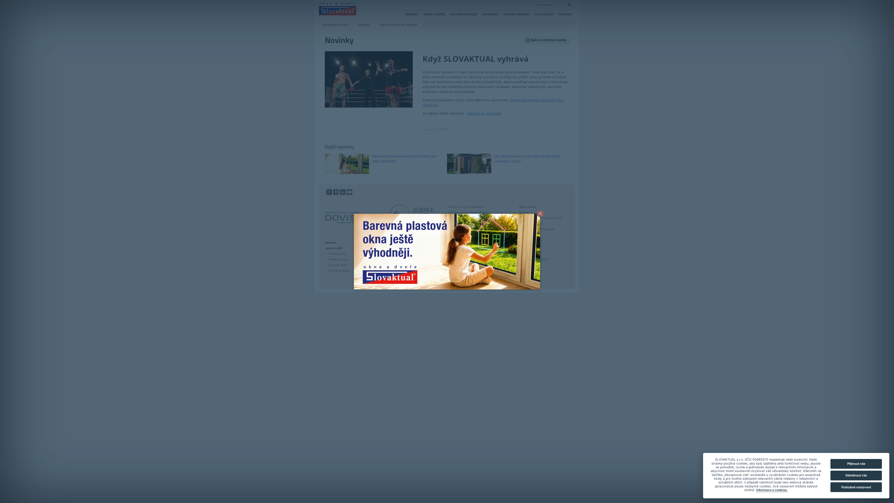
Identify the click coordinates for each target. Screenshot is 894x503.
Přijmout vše (856, 464)
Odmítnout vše (856, 475)
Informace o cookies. (772, 490)
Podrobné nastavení (856, 487)
